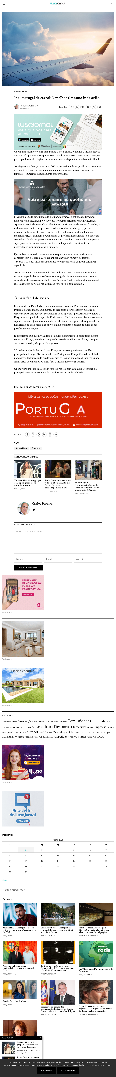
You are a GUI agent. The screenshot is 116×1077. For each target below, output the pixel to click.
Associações (25, 721)
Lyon (108, 732)
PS (68, 737)
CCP (50, 722)
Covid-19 (36, 727)
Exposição (6, 732)
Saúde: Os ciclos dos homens (16, 1001)
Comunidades (20, 92)
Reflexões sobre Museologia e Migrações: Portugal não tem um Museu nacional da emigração (94, 930)
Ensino (110, 727)
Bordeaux (38, 722)
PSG (75, 737)
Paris (36, 737)
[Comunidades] (58, 196)
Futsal (40, 732)
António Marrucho (90, 936)
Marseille (5, 737)
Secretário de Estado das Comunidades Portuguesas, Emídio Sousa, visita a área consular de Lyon (58, 1009)
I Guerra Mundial (52, 732)
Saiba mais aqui (68, 1071)
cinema (63, 721)
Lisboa (76, 732)
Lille (71, 732)
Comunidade (21, 448)
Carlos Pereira (31, 106)
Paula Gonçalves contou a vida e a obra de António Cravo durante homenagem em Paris (58, 484)
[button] (111, 890)
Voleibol (101, 737)
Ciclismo (56, 722)
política (62, 737)
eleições (90, 727)
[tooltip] (71, 107)
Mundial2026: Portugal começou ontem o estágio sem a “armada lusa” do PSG (19, 930)
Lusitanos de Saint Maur (96, 732)
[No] (112, 1068)
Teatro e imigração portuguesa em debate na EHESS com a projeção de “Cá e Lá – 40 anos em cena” (57, 968)
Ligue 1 (65, 733)
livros (83, 732)
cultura (47, 727)
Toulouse (96, 737)
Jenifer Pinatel (50, 936)
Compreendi (46, 1071)
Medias (11, 737)
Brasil (45, 722)
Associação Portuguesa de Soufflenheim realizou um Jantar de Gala (19, 968)
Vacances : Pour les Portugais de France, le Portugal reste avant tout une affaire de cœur (57, 930)
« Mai (4, 879)
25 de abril (6, 722)
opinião (28, 737)
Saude (89, 737)
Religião (82, 737)
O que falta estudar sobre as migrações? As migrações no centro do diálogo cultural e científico (95, 1009)
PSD (71, 737)
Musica (19, 736)
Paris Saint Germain (46, 737)
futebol (32, 732)
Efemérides (78, 727)
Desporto (62, 727)
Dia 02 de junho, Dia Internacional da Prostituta (96, 970)
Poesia (56, 737)
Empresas (99, 727)
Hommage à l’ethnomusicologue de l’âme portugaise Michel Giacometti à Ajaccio (87, 486)
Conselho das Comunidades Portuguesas (16, 727)
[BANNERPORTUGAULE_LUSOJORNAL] (58, 409)
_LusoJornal (11, 936)
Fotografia (21, 732)
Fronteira (36, 448)
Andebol (13, 722)
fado (12, 732)
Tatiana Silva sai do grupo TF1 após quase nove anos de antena (27, 483)
